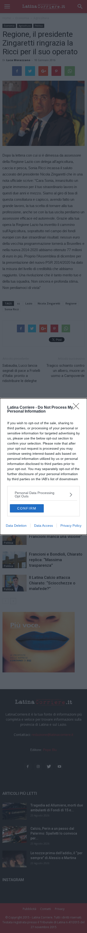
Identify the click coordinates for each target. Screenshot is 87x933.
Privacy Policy (70, 525)
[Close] (77, 407)
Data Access (43, 525)
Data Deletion (16, 525)
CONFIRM (26, 508)
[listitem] (43, 494)
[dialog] (43, 466)
